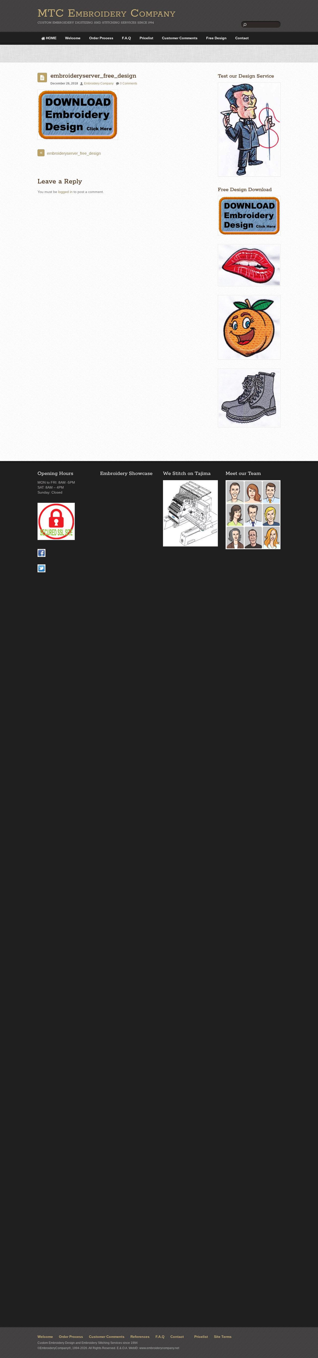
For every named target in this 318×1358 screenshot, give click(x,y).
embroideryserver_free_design (93, 76)
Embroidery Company (99, 83)
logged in (65, 192)
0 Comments (128, 83)
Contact (242, 38)
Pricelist (146, 38)
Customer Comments (180, 38)
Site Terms (223, 1337)
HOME (50, 38)
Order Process (101, 38)
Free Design (216, 38)
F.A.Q (126, 38)
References (140, 1337)
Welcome (72, 38)
